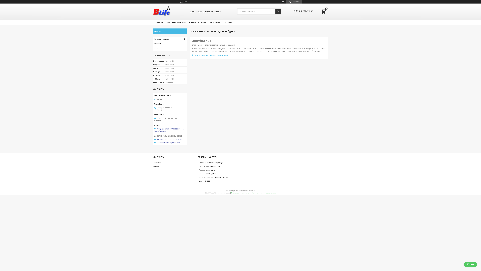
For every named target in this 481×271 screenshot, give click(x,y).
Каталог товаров (161, 39)
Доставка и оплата (176, 22)
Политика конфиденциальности (264, 193)
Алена (156, 166)
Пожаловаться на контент (241, 193)
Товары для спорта (207, 170)
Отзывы (228, 22)
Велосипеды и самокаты (209, 166)
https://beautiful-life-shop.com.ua (170, 140)
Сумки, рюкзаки (205, 181)
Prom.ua (252, 191)
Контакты (215, 22)
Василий (157, 162)
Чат (472, 264)
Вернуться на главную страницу (211, 54)
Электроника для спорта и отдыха (213, 177)
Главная (159, 22)
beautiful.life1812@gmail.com (168, 143)
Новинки (157, 43)
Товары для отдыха (207, 173)
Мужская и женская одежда (211, 162)
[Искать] (278, 11)
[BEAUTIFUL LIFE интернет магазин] (162, 11)
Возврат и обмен (197, 22)
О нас (156, 48)
